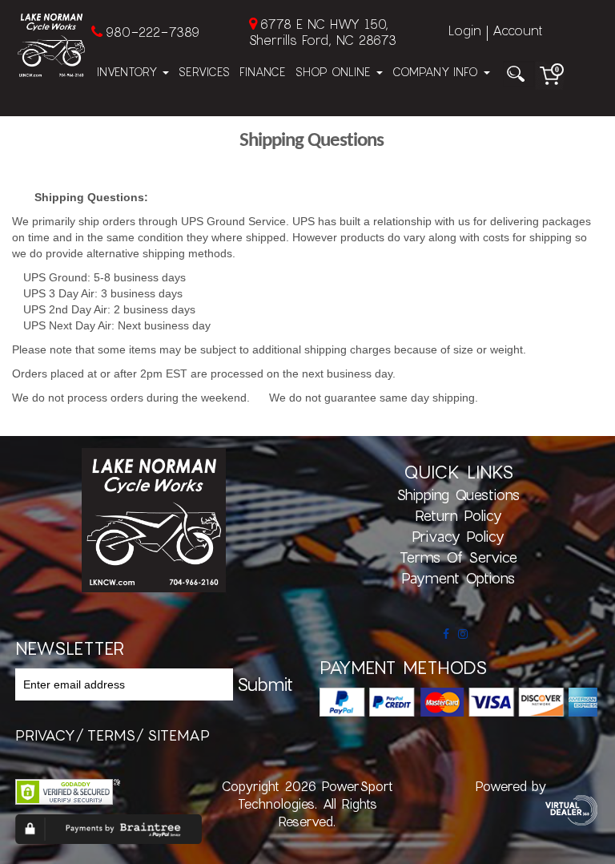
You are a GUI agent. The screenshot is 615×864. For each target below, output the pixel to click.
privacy (45, 735)
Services (204, 72)
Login (464, 30)
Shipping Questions (458, 494)
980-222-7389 (152, 31)
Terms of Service (458, 557)
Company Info (437, 72)
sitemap (178, 735)
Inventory (129, 72)
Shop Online (335, 72)
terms (111, 735)
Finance (262, 72)
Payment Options (458, 578)
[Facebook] (446, 634)
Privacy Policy (458, 536)
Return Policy (458, 515)
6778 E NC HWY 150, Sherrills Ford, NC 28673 (322, 31)
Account (517, 30)
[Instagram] (463, 634)
